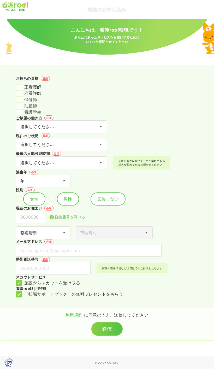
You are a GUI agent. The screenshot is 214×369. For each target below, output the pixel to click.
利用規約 (75, 315)
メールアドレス (34, 241)
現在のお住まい (34, 208)
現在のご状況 (32, 135)
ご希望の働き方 (34, 118)
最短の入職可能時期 (37, 153)
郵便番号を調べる (70, 217)
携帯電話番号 (32, 259)
